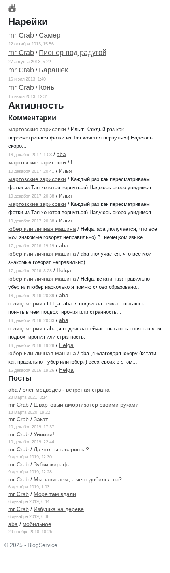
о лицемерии (25, 303)
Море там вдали (55, 494)
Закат (41, 419)
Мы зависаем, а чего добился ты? (78, 479)
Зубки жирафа (52, 464)
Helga (64, 270)
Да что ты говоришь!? (61, 449)
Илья (65, 171)
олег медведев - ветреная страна (66, 389)
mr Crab (21, 35)
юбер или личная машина (42, 229)
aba (61, 154)
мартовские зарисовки (37, 129)
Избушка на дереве (59, 509)
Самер (49, 35)
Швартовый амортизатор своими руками (86, 404)
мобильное (37, 524)
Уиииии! (44, 434)
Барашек (53, 70)
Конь (46, 87)
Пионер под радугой (72, 53)
